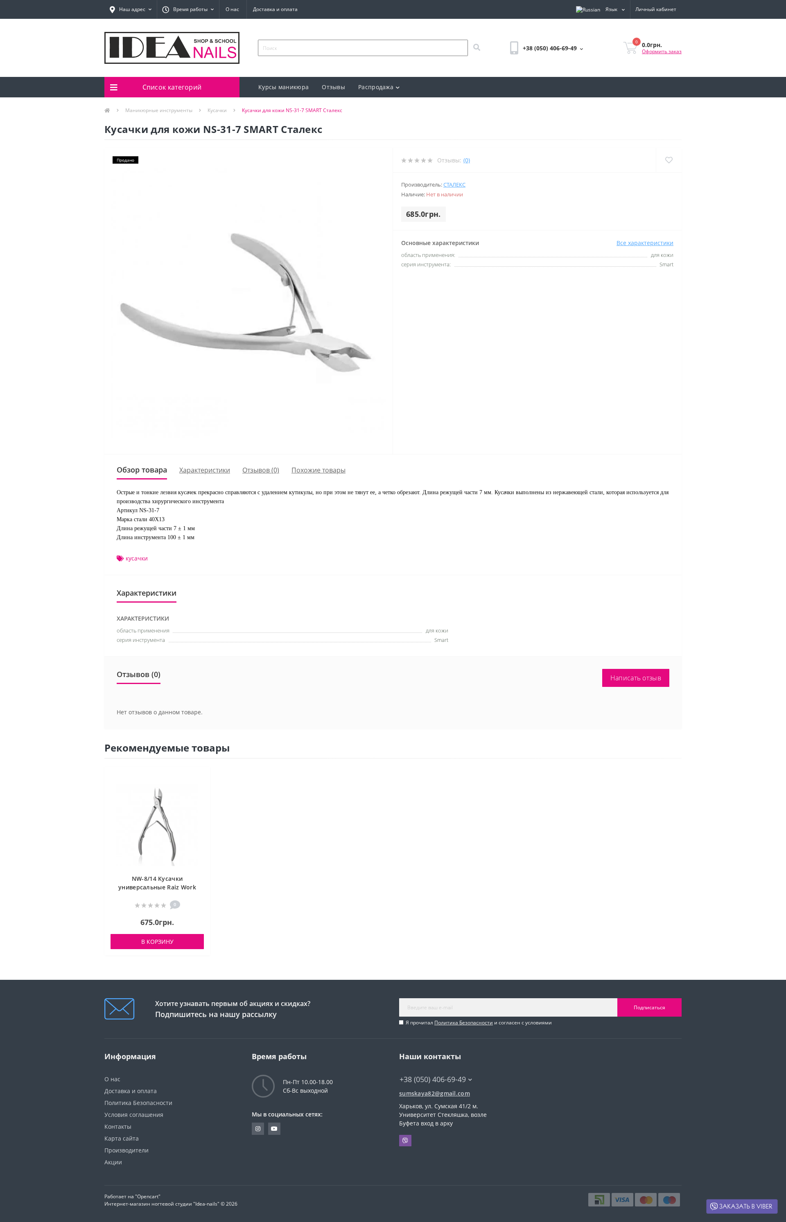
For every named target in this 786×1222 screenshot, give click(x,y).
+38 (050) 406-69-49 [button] (433, 1079)
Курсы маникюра (283, 87)
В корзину (157, 941)
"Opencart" (147, 1196)
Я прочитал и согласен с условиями (479, 1022)
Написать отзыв (635, 677)
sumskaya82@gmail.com (434, 1093)
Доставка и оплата (275, 9)
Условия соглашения (133, 1114)
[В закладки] (200, 777)
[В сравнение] (200, 790)
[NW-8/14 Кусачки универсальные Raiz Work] (157, 824)
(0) (466, 160)
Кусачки (217, 110)
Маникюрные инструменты (158, 110)
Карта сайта (121, 1138)
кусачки (137, 558)
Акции (113, 1162)
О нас (232, 9)
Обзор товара (142, 470)
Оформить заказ (662, 51)
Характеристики (204, 470)
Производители (126, 1150)
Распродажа (375, 87)
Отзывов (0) (260, 470)
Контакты (117, 1126)
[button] (130, 9)
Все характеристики (645, 243)
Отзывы (333, 87)
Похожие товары (318, 470)
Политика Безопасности (463, 1022)
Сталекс (454, 184)
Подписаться (649, 1007)
